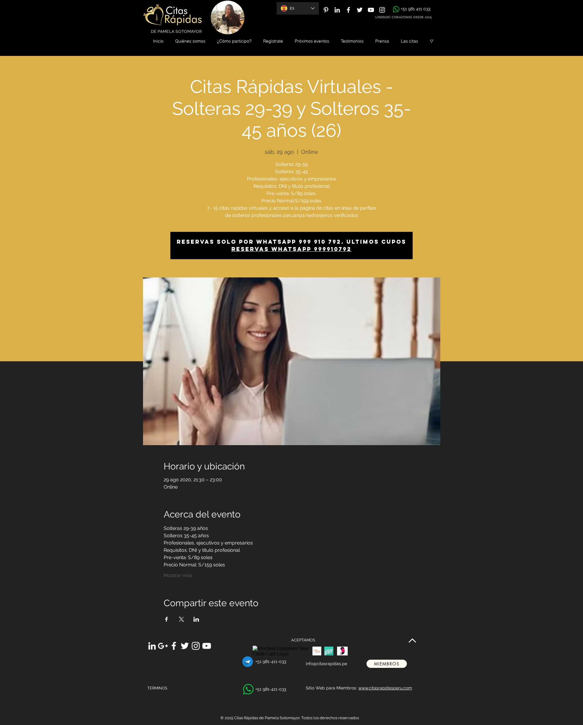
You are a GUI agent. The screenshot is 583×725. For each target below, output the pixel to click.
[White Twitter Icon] (359, 10)
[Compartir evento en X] (181, 619)
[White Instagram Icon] (382, 10)
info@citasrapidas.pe (326, 663)
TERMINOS (157, 688)
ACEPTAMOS (303, 640)
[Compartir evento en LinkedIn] (196, 619)
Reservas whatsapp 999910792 (291, 249)
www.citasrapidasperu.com (385, 687)
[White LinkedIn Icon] (337, 10)
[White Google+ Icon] (163, 646)
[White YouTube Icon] (371, 10)
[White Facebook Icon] (348, 10)
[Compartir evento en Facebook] (166, 619)
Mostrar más (178, 575)
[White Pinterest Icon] (326, 10)
